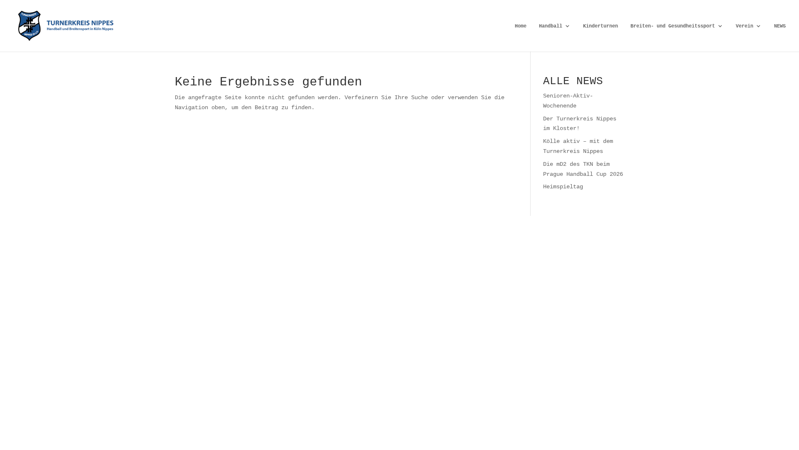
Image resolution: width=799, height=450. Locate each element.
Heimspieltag (563, 186)
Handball (550, 26)
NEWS (780, 26)
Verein (744, 26)
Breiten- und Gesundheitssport (672, 26)
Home (520, 26)
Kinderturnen (600, 26)
